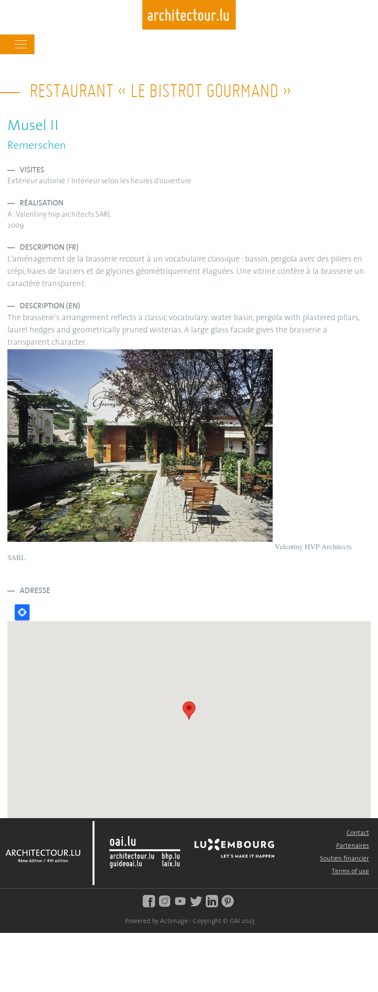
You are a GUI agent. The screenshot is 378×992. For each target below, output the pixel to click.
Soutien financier (344, 859)
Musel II (33, 126)
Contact (357, 833)
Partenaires (352, 846)
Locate (22, 612)
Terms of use (350, 871)
